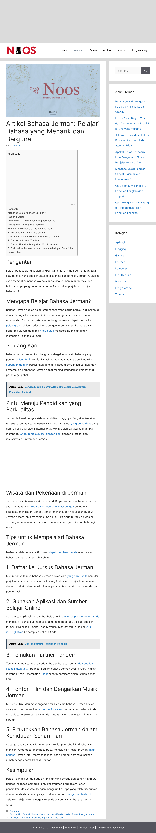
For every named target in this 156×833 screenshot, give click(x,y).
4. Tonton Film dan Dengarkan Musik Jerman (33, 244)
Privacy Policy (86, 827)
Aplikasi (107, 50)
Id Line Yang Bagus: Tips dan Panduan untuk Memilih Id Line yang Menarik (132, 123)
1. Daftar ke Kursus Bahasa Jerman (27, 232)
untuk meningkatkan (50, 709)
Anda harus (47, 330)
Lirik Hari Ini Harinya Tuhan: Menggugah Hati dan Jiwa (37, 817)
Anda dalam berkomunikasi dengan (52, 506)
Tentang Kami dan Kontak (110, 827)
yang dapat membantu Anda (81, 616)
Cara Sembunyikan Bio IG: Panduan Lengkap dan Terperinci (131, 191)
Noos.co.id (56, 827)
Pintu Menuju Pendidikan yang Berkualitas (31, 220)
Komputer (78, 50)
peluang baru (14, 325)
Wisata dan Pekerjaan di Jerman (26, 224)
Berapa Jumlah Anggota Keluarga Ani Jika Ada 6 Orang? (130, 106)
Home (63, 50)
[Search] (145, 71)
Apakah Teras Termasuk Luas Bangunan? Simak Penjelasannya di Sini (130, 157)
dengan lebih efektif (79, 794)
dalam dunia (23, 359)
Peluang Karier (16, 216)
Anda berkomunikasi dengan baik (40, 433)
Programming (139, 50)
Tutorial (119, 294)
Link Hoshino (123, 275)
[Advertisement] (78, 21)
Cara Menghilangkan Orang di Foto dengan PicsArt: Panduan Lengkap (132, 207)
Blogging (120, 249)
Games (93, 50)
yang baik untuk (77, 576)
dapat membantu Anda (63, 552)
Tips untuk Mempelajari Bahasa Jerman (30, 228)
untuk (44, 673)
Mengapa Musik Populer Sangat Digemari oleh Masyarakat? (130, 174)
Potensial (121, 281)
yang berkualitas (81, 423)
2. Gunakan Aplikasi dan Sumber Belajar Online (34, 236)
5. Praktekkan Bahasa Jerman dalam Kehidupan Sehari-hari (41, 248)
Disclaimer (71, 827)
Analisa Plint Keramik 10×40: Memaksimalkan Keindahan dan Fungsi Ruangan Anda (52, 814)
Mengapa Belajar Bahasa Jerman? (27, 212)
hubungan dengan (17, 364)
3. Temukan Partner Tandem (24, 240)
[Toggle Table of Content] (70, 204)
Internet (122, 50)
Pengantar (13, 208)
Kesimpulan (14, 252)
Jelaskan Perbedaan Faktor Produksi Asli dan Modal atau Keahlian (132, 140)
